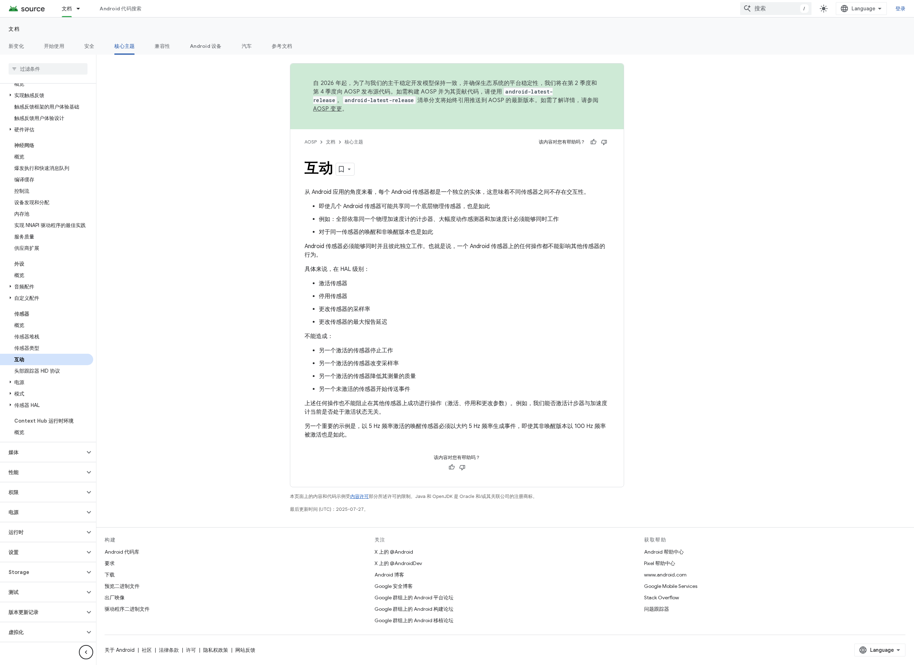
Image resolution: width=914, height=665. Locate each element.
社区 (147, 650)
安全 (89, 46)
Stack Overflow (661, 597)
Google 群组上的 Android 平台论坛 (414, 597)
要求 (110, 563)
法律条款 (169, 650)
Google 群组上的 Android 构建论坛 (414, 609)
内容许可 (359, 496)
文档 (67, 8)
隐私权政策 (215, 650)
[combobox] (776, 8)
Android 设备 (206, 46)
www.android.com (665, 574)
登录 (900, 8)
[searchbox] (48, 69)
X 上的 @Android (394, 552)
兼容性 (162, 46)
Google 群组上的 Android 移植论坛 (414, 620)
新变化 (16, 46)
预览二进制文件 (122, 586)
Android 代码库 (122, 552)
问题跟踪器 (656, 609)
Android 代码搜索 (120, 8)
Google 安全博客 (394, 586)
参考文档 (282, 46)
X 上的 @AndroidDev (398, 563)
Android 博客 (389, 574)
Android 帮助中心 (664, 552)
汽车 (247, 46)
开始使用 (54, 46)
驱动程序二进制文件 (127, 609)
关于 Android (120, 650)
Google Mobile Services (670, 586)
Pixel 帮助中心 (659, 563)
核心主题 (124, 46)
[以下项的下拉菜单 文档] (81, 8)
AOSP (311, 142)
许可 (191, 650)
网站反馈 (245, 650)
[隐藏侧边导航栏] (86, 652)
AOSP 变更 (327, 108)
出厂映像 (115, 597)
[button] (46, 95)
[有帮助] (593, 142)
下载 (110, 574)
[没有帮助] (604, 142)
